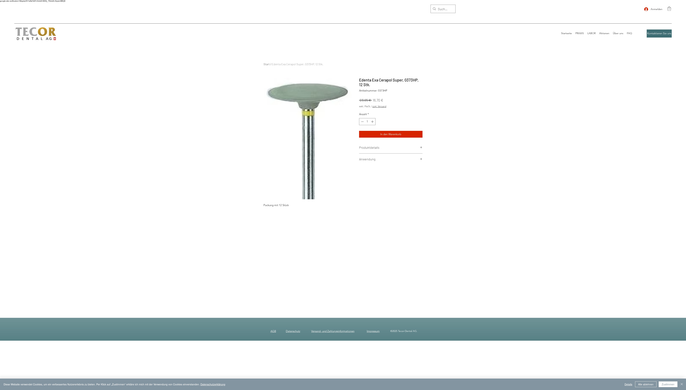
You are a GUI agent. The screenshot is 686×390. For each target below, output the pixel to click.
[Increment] (372, 121)
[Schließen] (682, 384)
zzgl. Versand (379, 106)
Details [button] (628, 384)
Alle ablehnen (645, 384)
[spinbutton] (367, 121)
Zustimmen (668, 384)
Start (267, 64)
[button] (669, 8)
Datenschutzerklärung (212, 384)
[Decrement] (362, 121)
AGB (273, 331)
